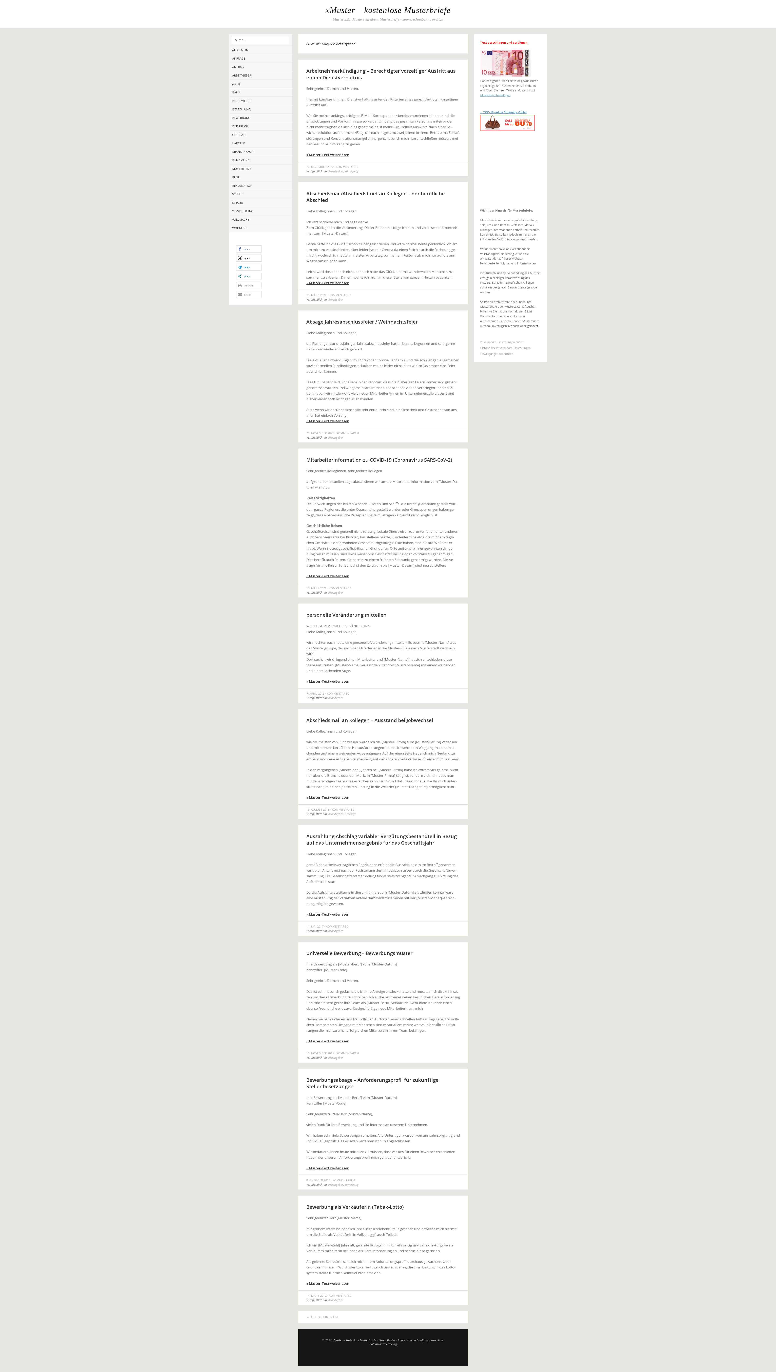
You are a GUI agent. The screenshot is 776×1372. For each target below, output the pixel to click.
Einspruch (240, 126)
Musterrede (241, 169)
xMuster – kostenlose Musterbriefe (388, 10)
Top (383, 1356)
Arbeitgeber (241, 75)
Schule (237, 194)
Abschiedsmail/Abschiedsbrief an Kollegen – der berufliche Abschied (375, 196)
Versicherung (242, 211)
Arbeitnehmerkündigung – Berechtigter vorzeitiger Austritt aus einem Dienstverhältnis (381, 74)
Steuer (237, 202)
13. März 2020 (316, 588)
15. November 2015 (320, 1053)
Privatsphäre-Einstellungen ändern (502, 342)
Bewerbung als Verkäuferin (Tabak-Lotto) (355, 1206)
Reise (236, 177)
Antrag (238, 67)
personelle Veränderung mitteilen (346, 614)
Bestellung (241, 109)
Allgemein (240, 50)
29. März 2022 (316, 295)
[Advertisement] (505, 169)
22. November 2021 (320, 433)
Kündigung (241, 160)
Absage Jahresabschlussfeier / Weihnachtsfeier (362, 321)
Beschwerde (241, 101)
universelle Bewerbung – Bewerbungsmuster (359, 953)
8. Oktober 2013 (318, 1180)
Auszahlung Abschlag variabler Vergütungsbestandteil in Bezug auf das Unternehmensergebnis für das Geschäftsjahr (381, 839)
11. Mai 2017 (315, 926)
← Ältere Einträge (322, 1317)
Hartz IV (238, 143)
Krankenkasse (243, 152)
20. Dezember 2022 (320, 167)
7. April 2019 (315, 693)
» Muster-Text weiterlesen (327, 155)
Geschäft (239, 135)
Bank (236, 92)
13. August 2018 (318, 809)
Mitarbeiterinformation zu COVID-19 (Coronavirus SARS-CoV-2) (379, 459)
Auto (236, 84)
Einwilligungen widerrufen (496, 354)
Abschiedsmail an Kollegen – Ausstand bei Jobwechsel (369, 720)
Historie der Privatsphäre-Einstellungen (505, 348)
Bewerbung (241, 118)
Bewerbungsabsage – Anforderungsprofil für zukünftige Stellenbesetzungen (372, 1083)
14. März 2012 (316, 1296)
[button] (248, 249)
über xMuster (387, 1340)
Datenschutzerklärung (383, 1344)
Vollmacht (240, 219)
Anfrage (238, 58)
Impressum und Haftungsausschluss (420, 1340)
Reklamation (242, 186)
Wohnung (240, 228)
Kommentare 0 (347, 167)
